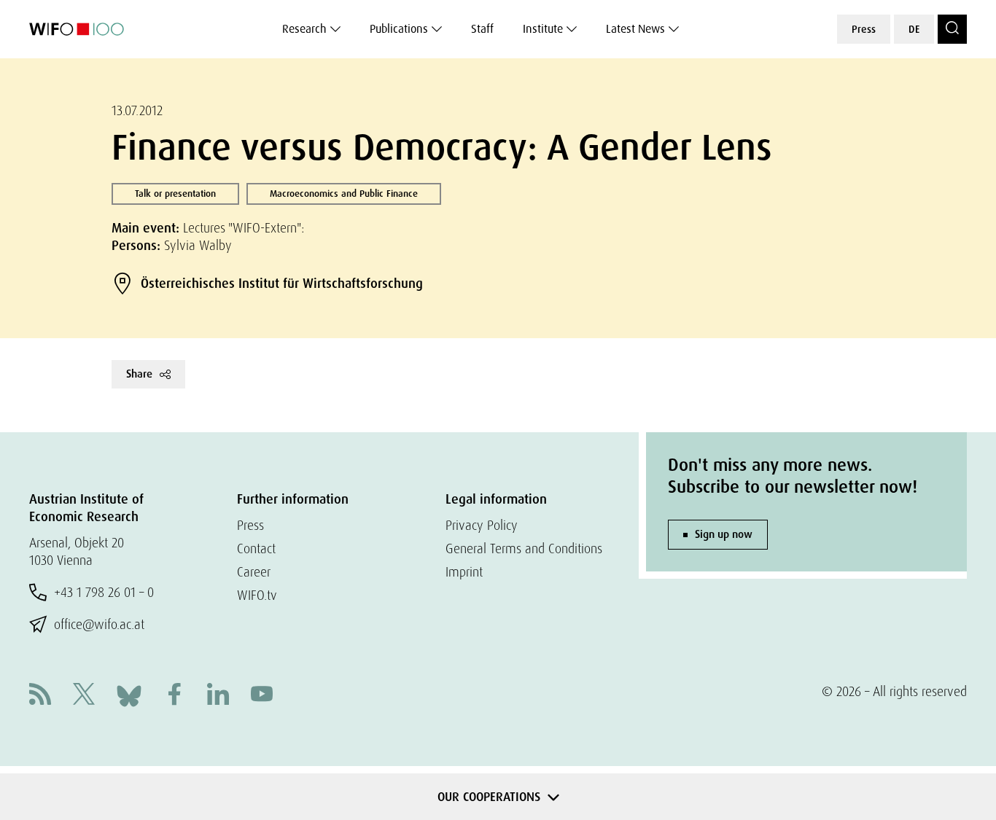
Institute (543, 28)
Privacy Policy (482, 525)
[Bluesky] (129, 694)
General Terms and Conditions (524, 548)
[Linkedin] (218, 696)
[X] (84, 696)
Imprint (464, 571)
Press (864, 29)
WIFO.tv (257, 595)
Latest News (635, 28)
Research (304, 28)
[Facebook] (174, 696)
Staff (482, 28)
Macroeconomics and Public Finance (344, 193)
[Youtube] (262, 696)
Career (254, 571)
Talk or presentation (175, 193)
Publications (399, 28)
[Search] (952, 29)
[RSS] (40, 696)
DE (914, 29)
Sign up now (723, 534)
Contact (256, 548)
